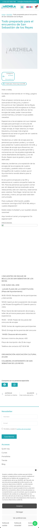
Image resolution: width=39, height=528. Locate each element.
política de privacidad (24, 429)
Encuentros (9, 79)
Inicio (3, 14)
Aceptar (19, 506)
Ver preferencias (19, 518)
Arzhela (9, 14)
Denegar (19, 512)
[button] (36, 470)
